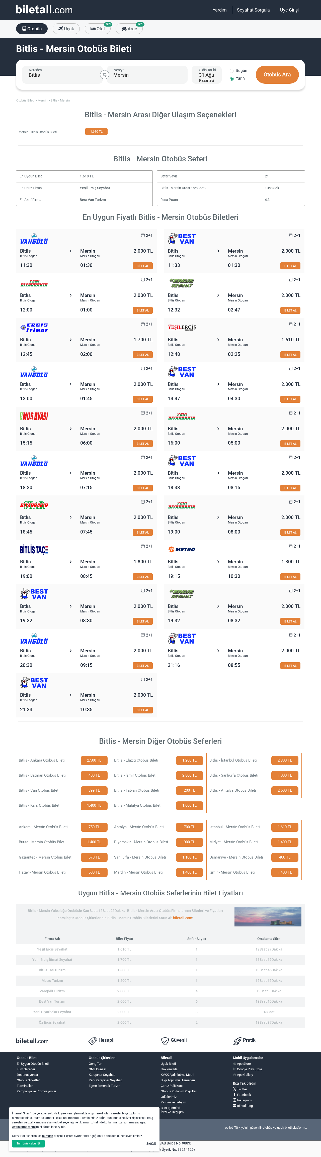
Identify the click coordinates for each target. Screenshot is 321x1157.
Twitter (241, 1089)
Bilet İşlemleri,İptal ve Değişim (172, 1110)
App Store (243, 1064)
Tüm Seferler (26, 1069)
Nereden (35, 70)
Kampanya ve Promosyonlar (36, 1091)
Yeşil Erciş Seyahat (95, 188)
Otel (103, 27)
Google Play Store (249, 1069)
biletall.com (182, 918)
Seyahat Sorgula (253, 10)
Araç (134, 27)
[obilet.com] (44, 14)
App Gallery (244, 1075)
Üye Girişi (289, 10)
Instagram (244, 1100)
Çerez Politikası (172, 1086)
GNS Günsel (97, 1069)
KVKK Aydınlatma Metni (177, 1075)
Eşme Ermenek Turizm (104, 1086)
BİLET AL (143, 266)
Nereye (119, 70)
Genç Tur (95, 1064)
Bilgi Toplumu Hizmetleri (178, 1080)
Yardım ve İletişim (173, 1102)
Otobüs (34, 28)
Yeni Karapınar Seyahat (105, 1080)
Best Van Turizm (93, 200)
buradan (47, 1136)
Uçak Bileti (168, 1064)
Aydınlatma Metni (24, 1127)
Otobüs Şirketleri (28, 1080)
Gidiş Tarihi (207, 70)
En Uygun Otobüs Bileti (33, 1064)
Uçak (68, 28)
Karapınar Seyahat (102, 1075)
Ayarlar (151, 1143)
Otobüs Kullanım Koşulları (179, 1091)
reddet (57, 1122)
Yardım (220, 10)
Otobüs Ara (277, 74)
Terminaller (25, 1086)
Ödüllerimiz (169, 1097)
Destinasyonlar (27, 1075)
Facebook (243, 1095)
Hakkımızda (169, 1069)
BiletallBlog (244, 1106)
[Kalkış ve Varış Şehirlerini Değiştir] (104, 74)
